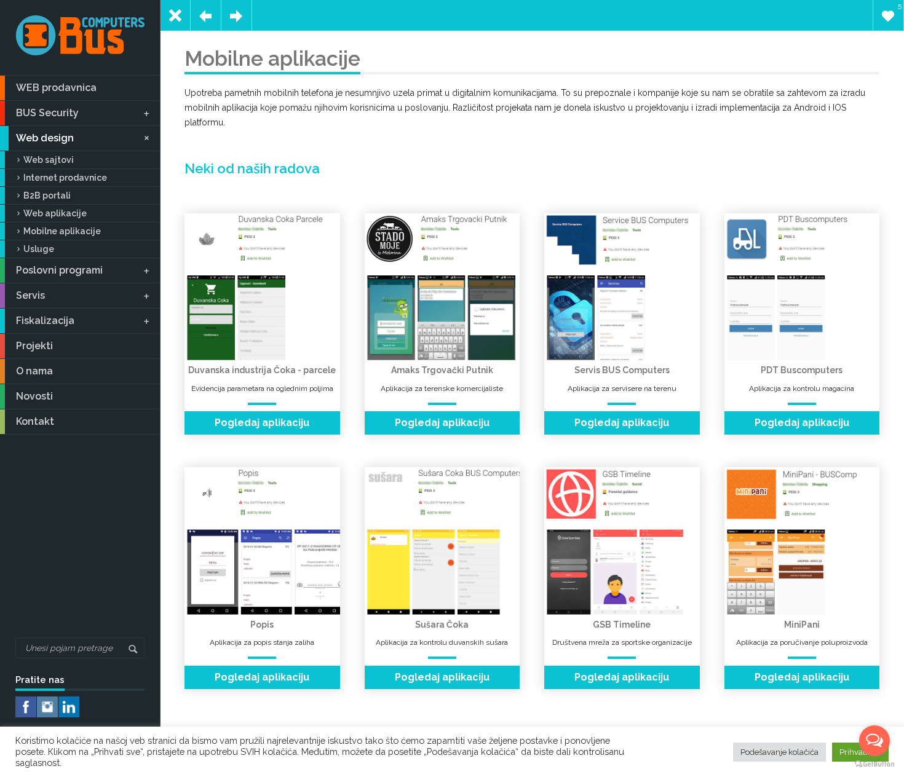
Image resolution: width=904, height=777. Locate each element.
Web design (45, 138)
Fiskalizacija (45, 320)
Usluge (38, 249)
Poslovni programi (59, 270)
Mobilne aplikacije (62, 231)
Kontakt (35, 421)
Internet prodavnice (65, 178)
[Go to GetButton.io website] (874, 764)
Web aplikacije (55, 213)
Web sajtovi (48, 160)
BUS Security (47, 113)
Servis (30, 295)
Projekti (34, 346)
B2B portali (47, 195)
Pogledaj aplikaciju (262, 422)
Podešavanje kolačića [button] (779, 752)
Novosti (34, 396)
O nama (34, 371)
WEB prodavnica (56, 87)
